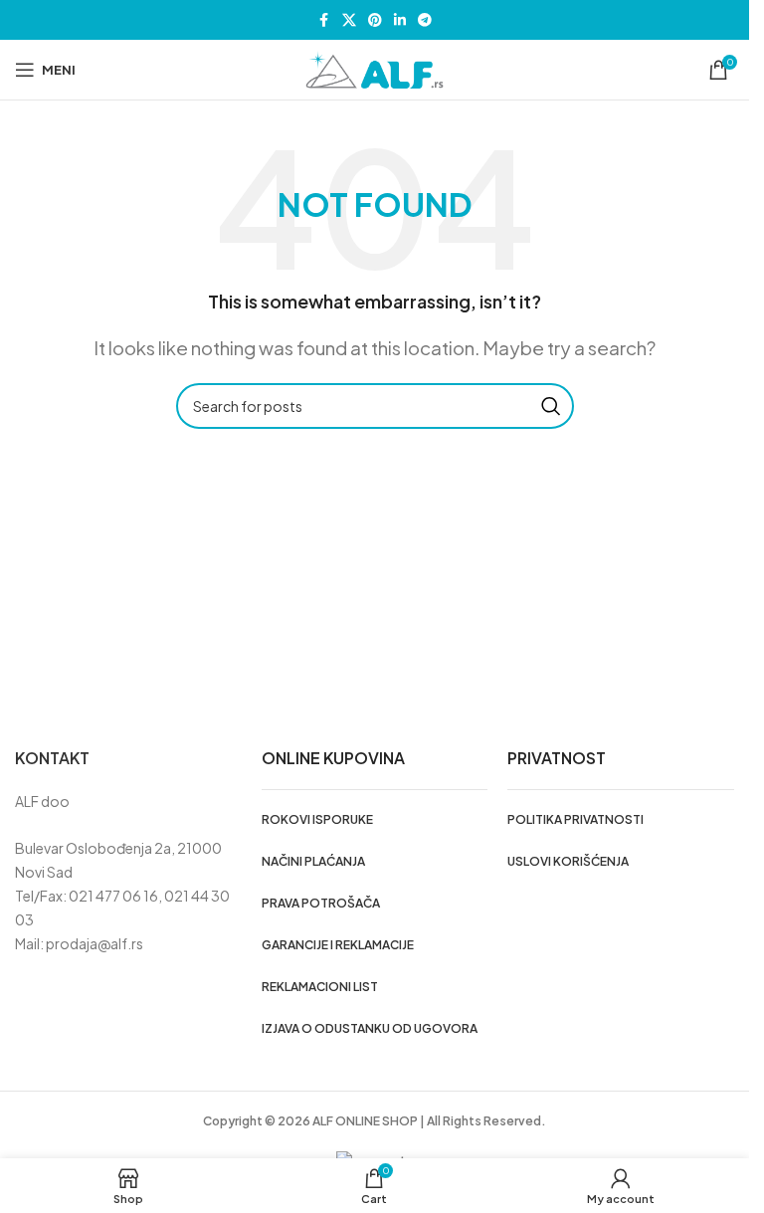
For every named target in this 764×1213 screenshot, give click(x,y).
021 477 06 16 (113, 896)
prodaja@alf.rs (94, 943)
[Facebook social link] (324, 20)
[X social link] (349, 20)
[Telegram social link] (425, 20)
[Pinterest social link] (375, 20)
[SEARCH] (551, 406)
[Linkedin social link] (400, 20)
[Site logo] (375, 68)
